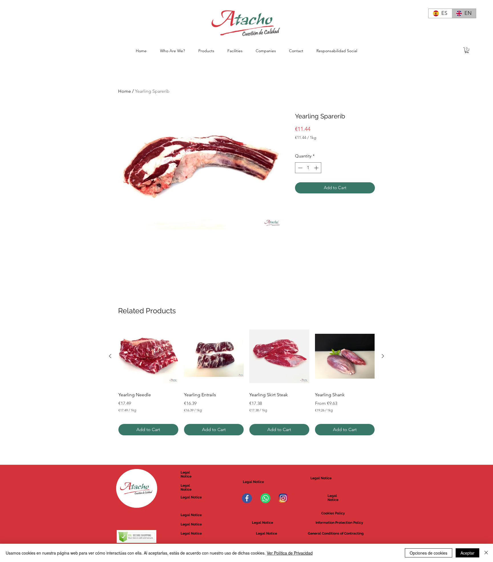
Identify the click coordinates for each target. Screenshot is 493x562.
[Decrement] (300, 168)
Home (124, 91)
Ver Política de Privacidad (290, 553)
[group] (246, 381)
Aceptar (467, 553)
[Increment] (317, 168)
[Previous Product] (110, 356)
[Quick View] (148, 356)
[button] (466, 50)
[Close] (486, 552)
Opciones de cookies (428, 553)
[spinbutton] (308, 168)
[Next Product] (382, 356)
